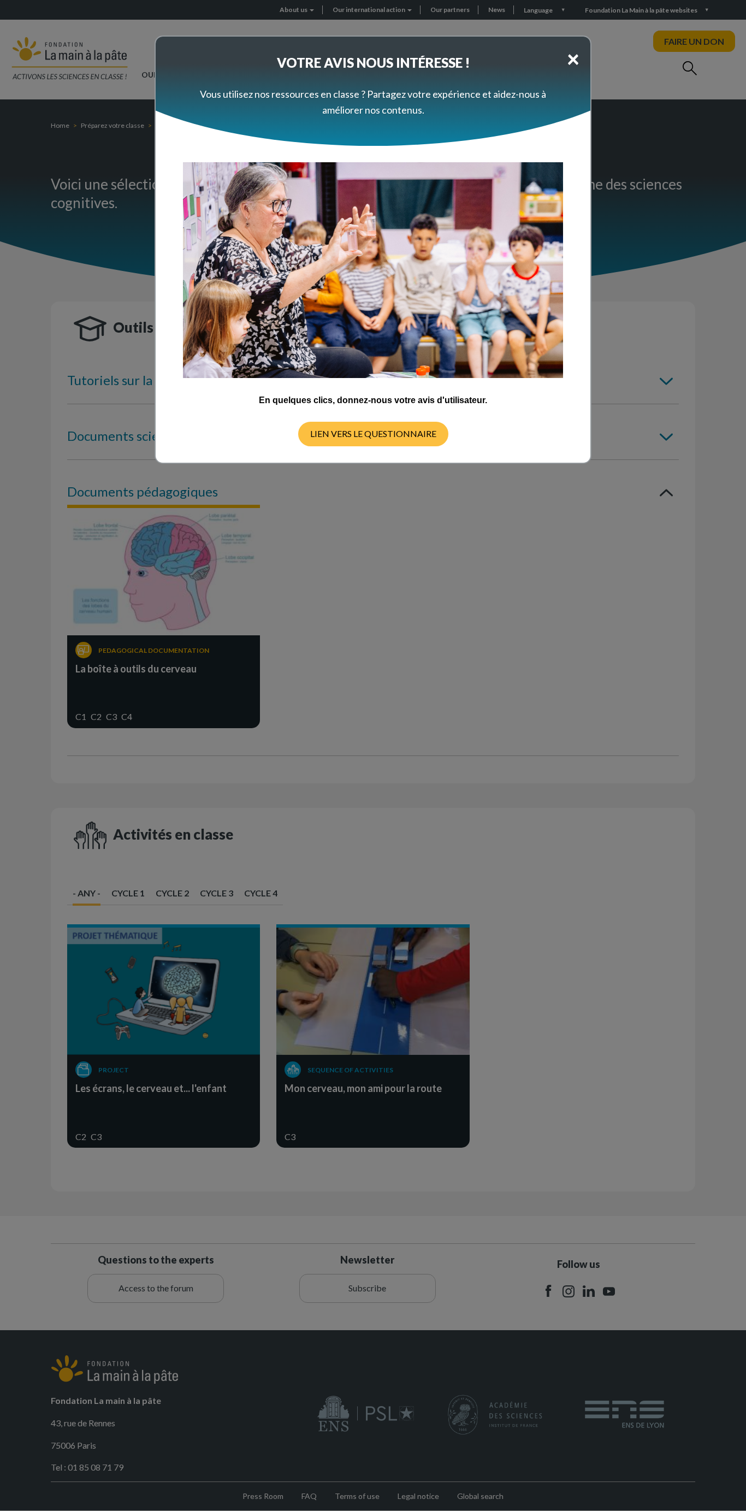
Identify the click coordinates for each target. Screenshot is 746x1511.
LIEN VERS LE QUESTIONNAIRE (373, 433)
